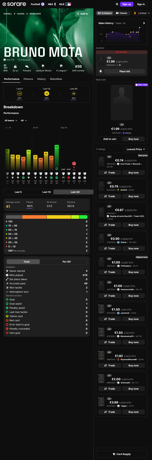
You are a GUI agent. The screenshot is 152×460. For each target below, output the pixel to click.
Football (35, 4)
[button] (117, 4)
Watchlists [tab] (56, 78)
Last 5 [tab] (18, 191)
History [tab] (41, 78)
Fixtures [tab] (28, 78)
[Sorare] (14, 4)
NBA (50, 4)
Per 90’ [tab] (67, 261)
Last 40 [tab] (75, 191)
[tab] (122, 13)
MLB (61, 4)
